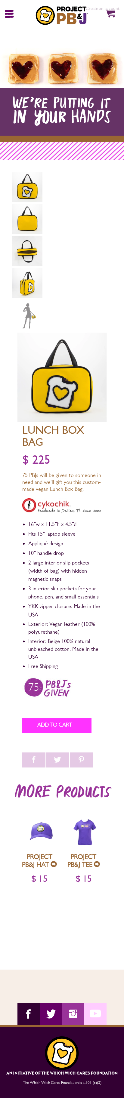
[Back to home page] (62, 15)
